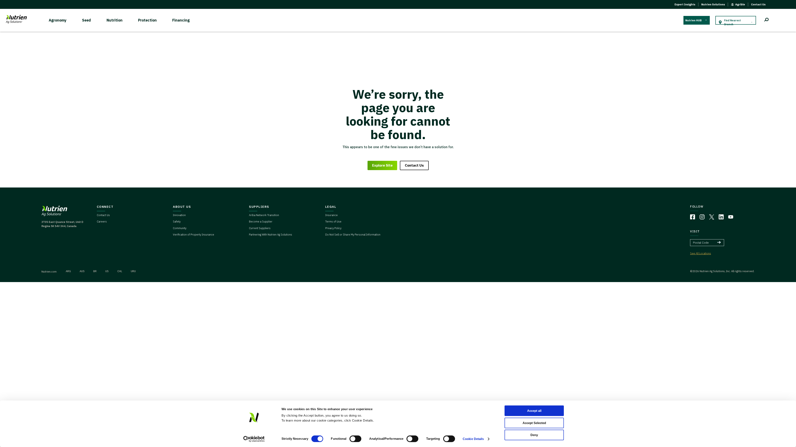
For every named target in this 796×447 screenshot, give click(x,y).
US (107, 271)
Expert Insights (685, 4)
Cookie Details (473, 439)
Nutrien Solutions (713, 4)
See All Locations (700, 253)
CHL (119, 271)
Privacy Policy (333, 228)
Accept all (534, 410)
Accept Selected (534, 423)
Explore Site (382, 165)
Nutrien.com (49, 271)
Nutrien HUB (693, 20)
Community (179, 228)
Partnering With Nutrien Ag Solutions (270, 234)
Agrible (740, 4)
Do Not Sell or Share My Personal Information (352, 234)
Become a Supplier (260, 221)
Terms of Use (333, 221)
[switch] (355, 438)
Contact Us (758, 4)
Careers (102, 221)
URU (133, 271)
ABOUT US (182, 207)
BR (95, 271)
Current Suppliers (260, 228)
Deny (534, 435)
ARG (68, 271)
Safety (177, 221)
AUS (82, 271)
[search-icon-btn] (766, 20)
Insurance (331, 215)
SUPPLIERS (259, 207)
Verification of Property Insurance (193, 234)
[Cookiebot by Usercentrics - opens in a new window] (254, 439)
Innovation (179, 215)
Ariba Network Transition (264, 215)
